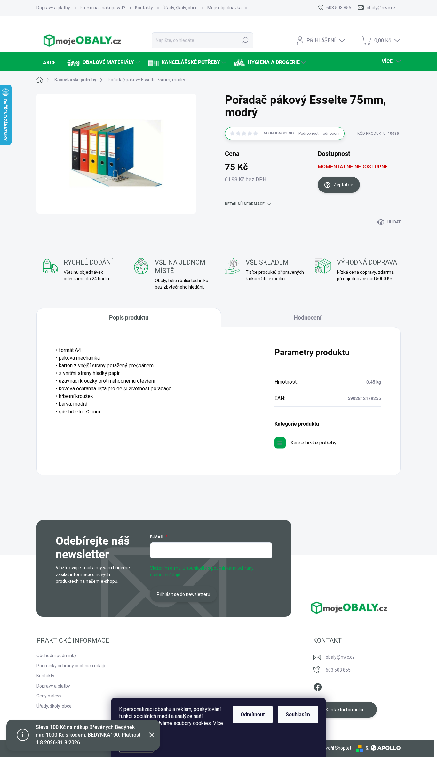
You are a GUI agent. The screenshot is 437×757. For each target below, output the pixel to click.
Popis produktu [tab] (128, 317)
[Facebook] (317, 686)
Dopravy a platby (53, 7)
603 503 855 (338, 669)
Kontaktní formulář (345, 709)
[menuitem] (48, 62)
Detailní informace (245, 204)
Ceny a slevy (48, 695)
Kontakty (144, 7)
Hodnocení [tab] (308, 317)
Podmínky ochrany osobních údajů (70, 665)
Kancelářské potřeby (313, 443)
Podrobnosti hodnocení (318, 133)
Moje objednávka (224, 7)
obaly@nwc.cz (340, 657)
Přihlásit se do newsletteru (183, 594)
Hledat (245, 40)
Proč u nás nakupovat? (102, 7)
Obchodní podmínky (56, 655)
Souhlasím (298, 715)
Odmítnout (253, 715)
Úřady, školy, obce (180, 7)
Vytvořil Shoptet (335, 748)
